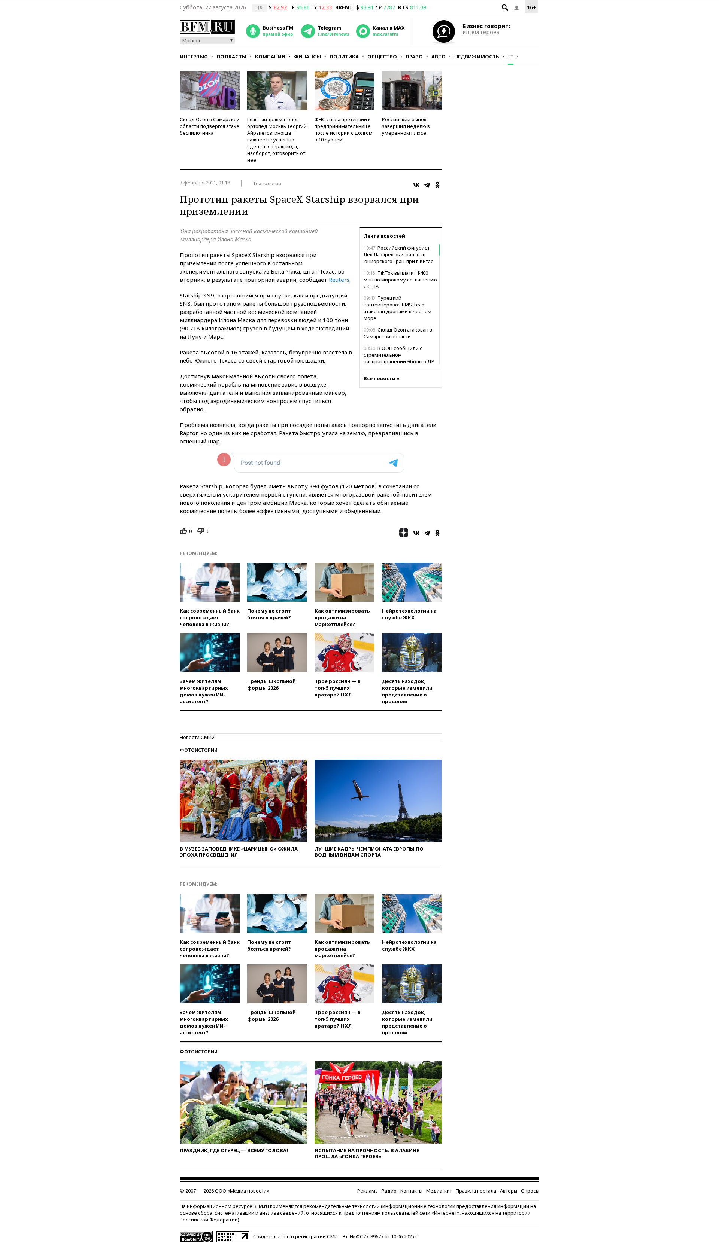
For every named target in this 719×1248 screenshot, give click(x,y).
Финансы (307, 56)
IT (510, 56)
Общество (382, 56)
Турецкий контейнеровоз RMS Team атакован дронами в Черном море (397, 308)
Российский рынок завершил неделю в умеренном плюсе (406, 126)
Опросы (530, 1190)
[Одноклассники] (437, 184)
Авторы (508, 1190)
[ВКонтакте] (416, 184)
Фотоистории (199, 750)
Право (414, 56)
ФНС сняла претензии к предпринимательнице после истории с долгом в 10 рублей (344, 129)
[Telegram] (426, 184)
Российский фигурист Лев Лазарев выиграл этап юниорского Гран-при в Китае (399, 254)
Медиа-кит (439, 1190)
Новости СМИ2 (197, 737)
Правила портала (476, 1190)
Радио (389, 1190)
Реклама (367, 1190)
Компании (270, 56)
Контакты (411, 1190)
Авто (438, 56)
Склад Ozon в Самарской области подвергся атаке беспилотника (210, 126)
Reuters (339, 279)
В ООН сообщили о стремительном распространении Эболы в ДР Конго (399, 358)
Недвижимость (476, 56)
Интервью (194, 56)
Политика (344, 56)
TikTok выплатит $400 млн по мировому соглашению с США (400, 279)
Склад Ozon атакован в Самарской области (398, 333)
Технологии (267, 183)
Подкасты (231, 56)
